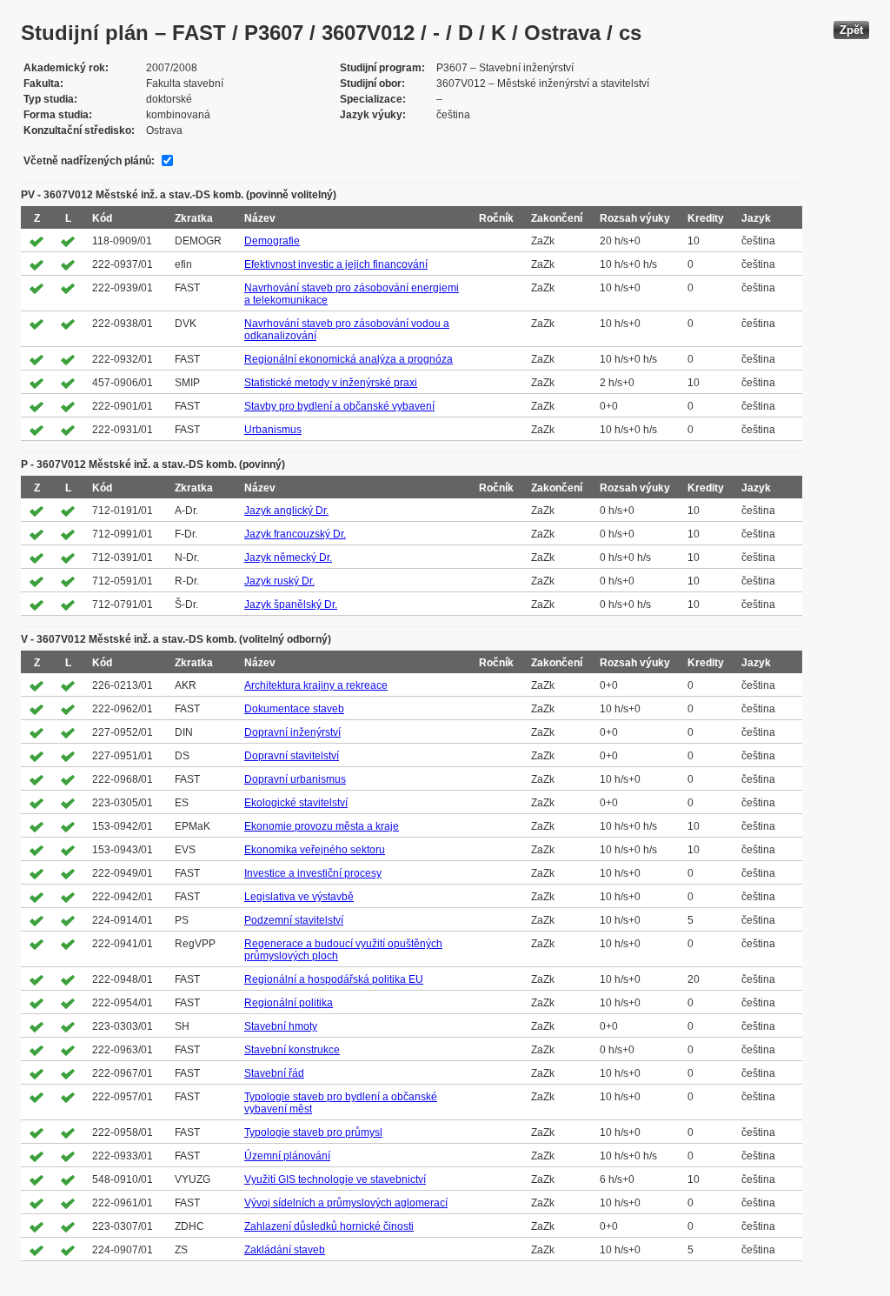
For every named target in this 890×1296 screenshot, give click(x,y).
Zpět (851, 30)
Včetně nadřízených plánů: (89, 161)
